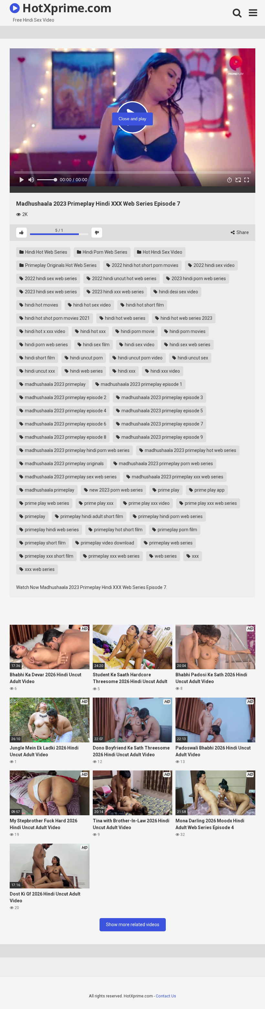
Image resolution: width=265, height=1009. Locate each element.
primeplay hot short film (118, 529)
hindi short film (39, 357)
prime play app (209, 490)
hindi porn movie (137, 331)
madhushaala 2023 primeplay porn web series (165, 463)
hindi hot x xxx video (44, 331)
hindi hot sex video (91, 305)
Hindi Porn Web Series (104, 252)
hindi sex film (96, 344)
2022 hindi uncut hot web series (123, 278)
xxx (195, 556)
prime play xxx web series (210, 503)
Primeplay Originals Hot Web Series (60, 265)
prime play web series (46, 503)
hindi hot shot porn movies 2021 (57, 318)
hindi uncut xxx (39, 371)
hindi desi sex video (178, 291)
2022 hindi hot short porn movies (144, 265)
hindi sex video (139, 344)
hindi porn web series (46, 344)
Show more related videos (132, 924)
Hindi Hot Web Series (45, 252)
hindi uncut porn (86, 357)
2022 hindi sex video (214, 265)
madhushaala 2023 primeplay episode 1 (141, 384)
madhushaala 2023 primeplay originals (64, 463)
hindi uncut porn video (140, 357)
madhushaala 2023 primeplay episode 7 (162, 423)
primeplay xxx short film (48, 556)
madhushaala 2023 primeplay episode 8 (65, 437)
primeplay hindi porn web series (170, 516)
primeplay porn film (177, 529)
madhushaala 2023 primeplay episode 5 (162, 410)
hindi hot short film (144, 305)
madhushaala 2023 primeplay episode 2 (65, 397)
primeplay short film (45, 542)
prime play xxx (98, 503)
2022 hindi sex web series (50, 278)
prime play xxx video (149, 503)
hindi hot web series (124, 318)
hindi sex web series (189, 344)
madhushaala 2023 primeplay (55, 384)
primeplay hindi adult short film (91, 516)
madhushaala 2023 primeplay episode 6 (65, 423)
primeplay (34, 516)
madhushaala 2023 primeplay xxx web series (177, 476)
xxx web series (39, 569)
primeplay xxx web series (114, 556)
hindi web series (86, 371)
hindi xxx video (165, 371)
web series (165, 556)
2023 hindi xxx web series (117, 291)
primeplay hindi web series (51, 529)
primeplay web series (170, 542)
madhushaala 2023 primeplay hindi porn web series (77, 450)
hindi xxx (126, 371)
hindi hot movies (41, 305)
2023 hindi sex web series (50, 291)
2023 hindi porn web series (198, 278)
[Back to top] (243, 989)
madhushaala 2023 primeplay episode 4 (65, 410)
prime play (168, 490)
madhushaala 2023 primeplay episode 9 (162, 437)
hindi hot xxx (93, 331)
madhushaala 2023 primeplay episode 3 (162, 397)
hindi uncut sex (192, 357)
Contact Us (166, 996)
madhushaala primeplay (49, 490)
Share (242, 232)
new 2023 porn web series (116, 490)
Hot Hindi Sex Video (162, 252)
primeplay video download (107, 542)
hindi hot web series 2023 (186, 318)
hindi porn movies (187, 331)
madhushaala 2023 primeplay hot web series (190, 450)
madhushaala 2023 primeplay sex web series (70, 476)
